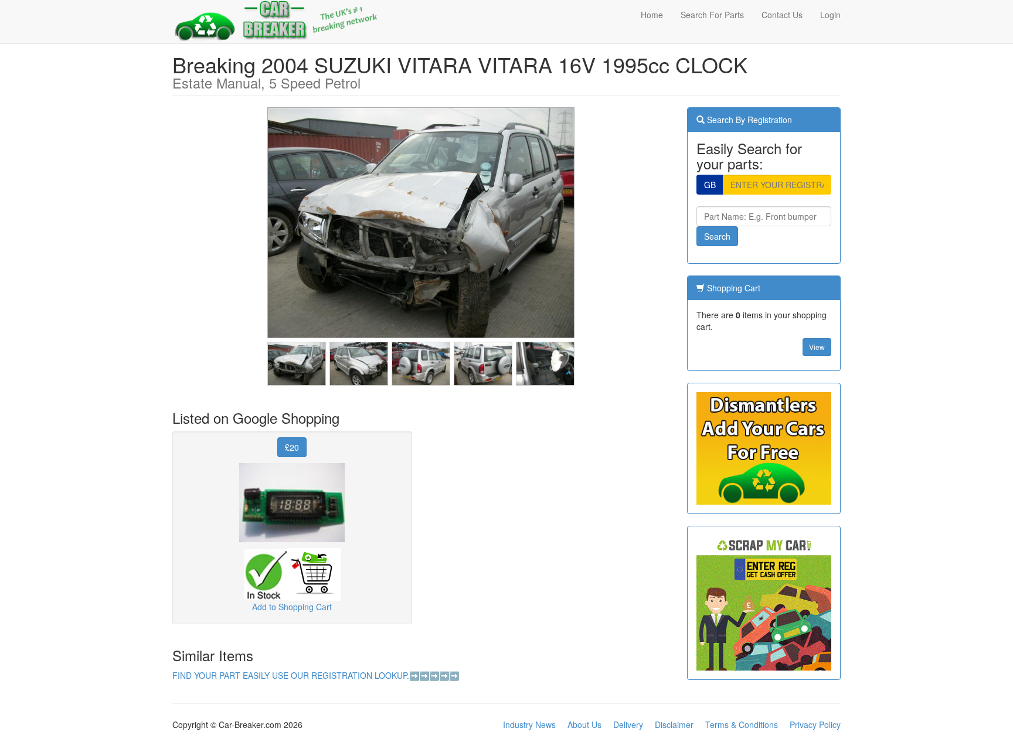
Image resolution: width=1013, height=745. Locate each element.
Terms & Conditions (741, 724)
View (817, 347)
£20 (292, 447)
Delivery (628, 724)
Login (830, 15)
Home (652, 15)
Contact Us (782, 15)
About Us (584, 724)
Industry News (529, 724)
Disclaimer (674, 724)
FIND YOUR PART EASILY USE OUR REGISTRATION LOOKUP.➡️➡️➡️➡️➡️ (315, 675)
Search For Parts (712, 15)
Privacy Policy (815, 724)
